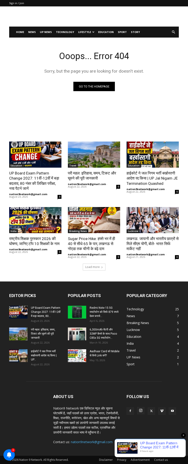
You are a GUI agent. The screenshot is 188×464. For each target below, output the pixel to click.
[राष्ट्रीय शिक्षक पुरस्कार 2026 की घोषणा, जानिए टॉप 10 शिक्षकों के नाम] (35, 220)
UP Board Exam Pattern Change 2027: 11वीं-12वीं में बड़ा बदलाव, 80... (46, 312)
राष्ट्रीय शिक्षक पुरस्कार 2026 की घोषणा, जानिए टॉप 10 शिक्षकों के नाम (34, 241)
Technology (65, 32)
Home (20, 32)
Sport (122, 32)
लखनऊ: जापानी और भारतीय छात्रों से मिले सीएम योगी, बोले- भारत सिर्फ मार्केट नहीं (153, 243)
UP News (46, 32)
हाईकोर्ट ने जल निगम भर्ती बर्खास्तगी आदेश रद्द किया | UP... (44, 355)
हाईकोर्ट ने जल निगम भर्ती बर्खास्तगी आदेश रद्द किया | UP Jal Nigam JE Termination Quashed (152, 178)
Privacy (121, 460)
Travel (72, 165)
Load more (92, 267)
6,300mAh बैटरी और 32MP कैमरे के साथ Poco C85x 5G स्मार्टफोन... (103, 333)
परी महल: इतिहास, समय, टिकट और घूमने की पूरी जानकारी (92, 175)
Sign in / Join (16, 3)
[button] (173, 32)
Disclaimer (106, 460)
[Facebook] (130, 411)
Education (106, 32)
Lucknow (133, 231)
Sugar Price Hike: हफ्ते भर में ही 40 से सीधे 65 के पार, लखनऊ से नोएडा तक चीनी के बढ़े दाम (91, 243)
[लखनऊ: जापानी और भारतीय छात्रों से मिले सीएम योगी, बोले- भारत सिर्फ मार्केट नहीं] (153, 220)
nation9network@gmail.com (28, 194)
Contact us (161, 460)
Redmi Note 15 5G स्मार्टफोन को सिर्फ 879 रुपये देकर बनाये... (104, 312)
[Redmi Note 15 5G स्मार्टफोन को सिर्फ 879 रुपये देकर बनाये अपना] (77, 312)
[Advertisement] (125, 16)
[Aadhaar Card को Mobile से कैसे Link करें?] (77, 355)
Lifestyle (84, 32)
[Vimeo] (162, 411)
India (14, 231)
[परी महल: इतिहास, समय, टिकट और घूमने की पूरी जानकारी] (94, 155)
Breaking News (78, 231)
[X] (151, 411)
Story (135, 32)
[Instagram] (140, 410)
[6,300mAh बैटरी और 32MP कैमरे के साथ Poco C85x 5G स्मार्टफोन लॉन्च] (77, 334)
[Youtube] (172, 411)
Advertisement (140, 460)
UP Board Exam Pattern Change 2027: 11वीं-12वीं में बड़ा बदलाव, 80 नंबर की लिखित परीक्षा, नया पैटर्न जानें (34, 181)
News (32, 32)
